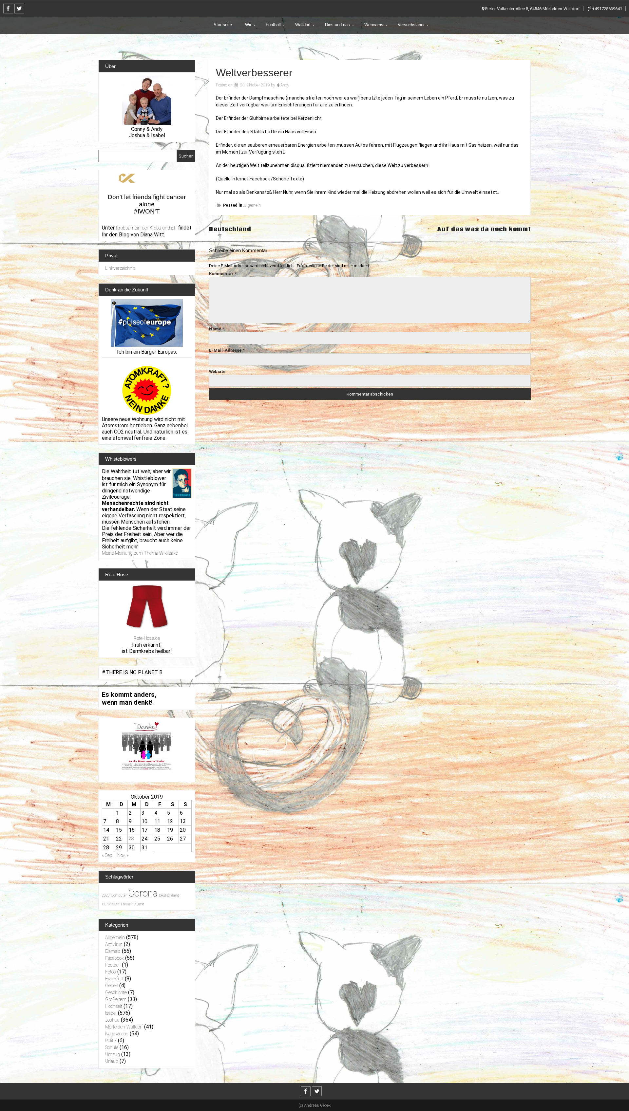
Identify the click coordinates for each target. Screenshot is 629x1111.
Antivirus (114, 944)
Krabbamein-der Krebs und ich (146, 228)
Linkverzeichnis (120, 268)
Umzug (112, 1054)
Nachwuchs (116, 1033)
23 (131, 838)
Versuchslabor (411, 24)
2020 (106, 895)
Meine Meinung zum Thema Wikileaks (140, 553)
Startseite (223, 24)
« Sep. (107, 855)
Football (273, 24)
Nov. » (123, 855)
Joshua (112, 1020)
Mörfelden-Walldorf (124, 1026)
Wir (248, 24)
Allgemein (252, 205)
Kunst (139, 904)
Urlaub (111, 1061)
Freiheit (127, 904)
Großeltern (115, 999)
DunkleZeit (111, 904)
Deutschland (230, 229)
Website (217, 371)
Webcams (373, 24)
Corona (143, 893)
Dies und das (337, 24)
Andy (284, 85)
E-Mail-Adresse (226, 350)
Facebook (114, 958)
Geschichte (116, 992)
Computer (119, 895)
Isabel (111, 1013)
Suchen (186, 156)
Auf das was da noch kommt (484, 229)
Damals (113, 951)
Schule (111, 1047)
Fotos (110, 971)
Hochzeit (113, 1006)
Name (216, 328)
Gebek (111, 985)
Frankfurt (114, 978)
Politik (111, 1040)
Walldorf (303, 24)
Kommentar (223, 273)
